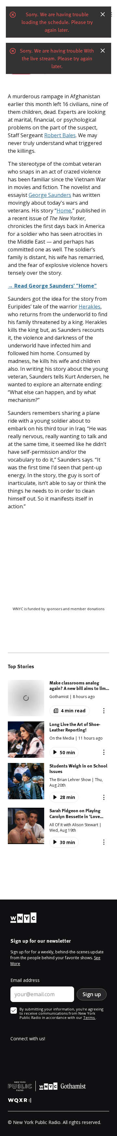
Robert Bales (60, 135)
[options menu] (103, 711)
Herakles (89, 306)
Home (64, 210)
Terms (89, 1017)
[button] (58, 698)
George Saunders (50, 195)
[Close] (102, 14)
